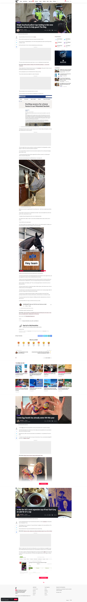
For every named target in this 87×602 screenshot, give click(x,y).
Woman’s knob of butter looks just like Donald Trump (33, 455)
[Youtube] (59, 46)
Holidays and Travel (62, 71)
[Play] (21, 270)
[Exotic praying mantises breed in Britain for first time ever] (65, 368)
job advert (39, 68)
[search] (66, 1)
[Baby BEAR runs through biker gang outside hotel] (50, 368)
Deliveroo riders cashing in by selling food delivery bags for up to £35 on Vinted (38, 531)
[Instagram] (67, 42)
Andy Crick (21, 29)
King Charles (28, 320)
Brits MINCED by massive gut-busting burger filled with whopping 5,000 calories (65, 84)
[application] (31, 249)
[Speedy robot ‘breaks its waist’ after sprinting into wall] (36, 383)
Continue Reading (43, 483)
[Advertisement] (35, 54)
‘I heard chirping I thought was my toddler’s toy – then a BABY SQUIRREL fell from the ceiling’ (65, 79)
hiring (23, 320)
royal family (35, 320)
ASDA (45, 551)
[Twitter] (67, 39)
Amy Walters (22, 420)
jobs (25, 320)
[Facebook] (59, 39)
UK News (18, 22)
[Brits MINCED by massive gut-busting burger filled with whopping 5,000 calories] (57, 84)
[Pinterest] (59, 42)
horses (35, 36)
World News (32, 386)
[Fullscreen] (44, 270)
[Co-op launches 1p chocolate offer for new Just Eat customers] (57, 75)
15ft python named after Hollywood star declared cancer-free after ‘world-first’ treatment (21, 389)
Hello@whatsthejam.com (30, 316)
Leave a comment (48, 357)
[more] (57, 1)
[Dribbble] (67, 46)
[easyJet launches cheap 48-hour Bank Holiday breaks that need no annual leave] (50, 383)
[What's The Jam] (16, 1)
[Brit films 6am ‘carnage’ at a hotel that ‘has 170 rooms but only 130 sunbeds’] (57, 71)
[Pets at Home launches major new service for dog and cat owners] (65, 383)
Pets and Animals (62, 81)
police (33, 320)
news (30, 320)
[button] (31, 249)
